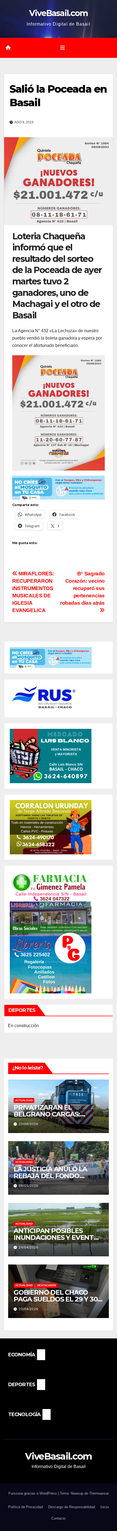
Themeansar (99, 1493)
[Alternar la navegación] (63, 48)
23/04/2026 (28, 1309)
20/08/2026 (28, 1124)
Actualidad (24, 1100)
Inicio (104, 1507)
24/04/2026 (28, 1247)
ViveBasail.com (58, 13)
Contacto (58, 1518)
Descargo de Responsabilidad (71, 1507)
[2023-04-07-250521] (58, 487)
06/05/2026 (28, 1186)
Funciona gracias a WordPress (33, 1493)
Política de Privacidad (25, 1507)
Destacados (46, 1285)
